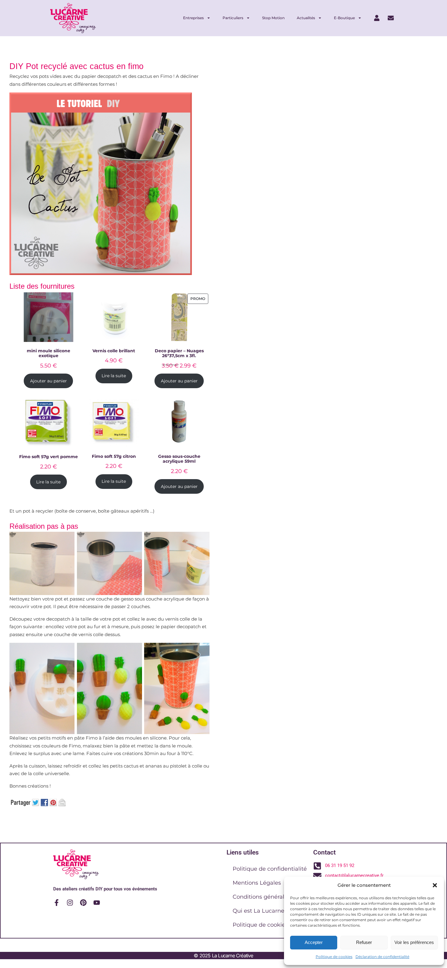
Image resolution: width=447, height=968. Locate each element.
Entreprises (193, 18)
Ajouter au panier (48, 380)
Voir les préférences (414, 942)
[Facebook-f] (56, 902)
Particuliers (233, 18)
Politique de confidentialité (270, 868)
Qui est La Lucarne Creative (271, 910)
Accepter (314, 942)
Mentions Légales (257, 882)
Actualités (306, 18)
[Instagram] (70, 902)
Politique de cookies (334, 956)
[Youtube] (96, 902)
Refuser (364, 942)
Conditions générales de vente (274, 896)
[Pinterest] (83, 902)
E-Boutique (344, 18)
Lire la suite (114, 375)
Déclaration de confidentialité (382, 956)
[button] (435, 885)
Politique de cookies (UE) (267, 924)
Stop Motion (273, 18)
